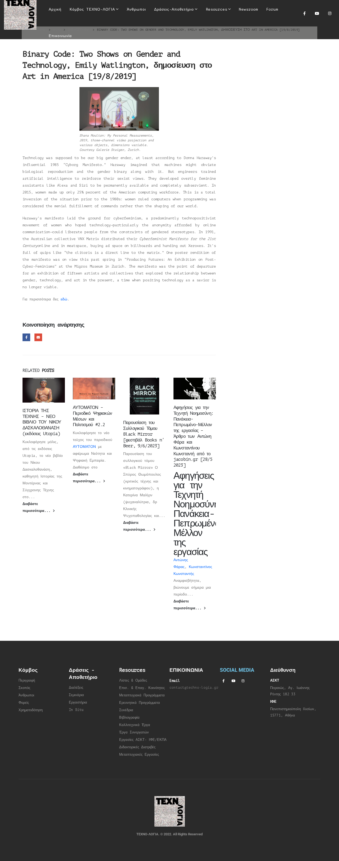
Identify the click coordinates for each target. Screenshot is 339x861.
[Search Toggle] (166, 26)
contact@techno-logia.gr (194, 687)
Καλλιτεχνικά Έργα (134, 725)
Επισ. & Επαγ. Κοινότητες (142, 688)
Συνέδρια (126, 710)
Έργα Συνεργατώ (133, 732)
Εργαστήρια (78, 702)
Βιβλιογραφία (129, 717)
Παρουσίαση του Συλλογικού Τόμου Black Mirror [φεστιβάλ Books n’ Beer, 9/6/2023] (143, 434)
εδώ (64, 299)
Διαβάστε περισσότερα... (38, 507)
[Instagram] (330, 13)
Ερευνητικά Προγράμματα (139, 703)
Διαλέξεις (76, 687)
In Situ (76, 710)
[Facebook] (304, 13)
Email (38, 337)
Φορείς (24, 703)
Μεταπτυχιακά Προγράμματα (142, 695)
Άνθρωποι (26, 695)
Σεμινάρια (76, 695)
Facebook (26, 337)
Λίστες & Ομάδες (133, 680)
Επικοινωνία (60, 36)
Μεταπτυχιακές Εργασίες (139, 754)
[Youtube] (317, 13)
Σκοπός (24, 688)
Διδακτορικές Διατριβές (137, 747)
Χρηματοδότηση (31, 710)
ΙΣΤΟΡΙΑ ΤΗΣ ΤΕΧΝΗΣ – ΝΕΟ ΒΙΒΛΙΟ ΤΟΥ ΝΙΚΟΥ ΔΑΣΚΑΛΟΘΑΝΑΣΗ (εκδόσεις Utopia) (42, 422)
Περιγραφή (27, 680)
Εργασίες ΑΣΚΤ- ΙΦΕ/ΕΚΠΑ (143, 740)
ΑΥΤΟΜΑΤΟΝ (84, 447)
